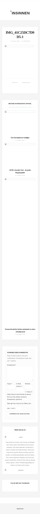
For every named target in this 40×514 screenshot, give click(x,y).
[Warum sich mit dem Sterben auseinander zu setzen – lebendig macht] (20, 251)
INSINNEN (26, 41)
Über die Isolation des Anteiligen (20, 137)
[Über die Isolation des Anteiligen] (20, 122)
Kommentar (11, 365)
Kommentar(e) (26, 82)
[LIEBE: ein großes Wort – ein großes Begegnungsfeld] (20, 154)
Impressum (20, 508)
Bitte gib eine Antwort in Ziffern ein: (19, 403)
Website (27, 384)
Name (9, 384)
